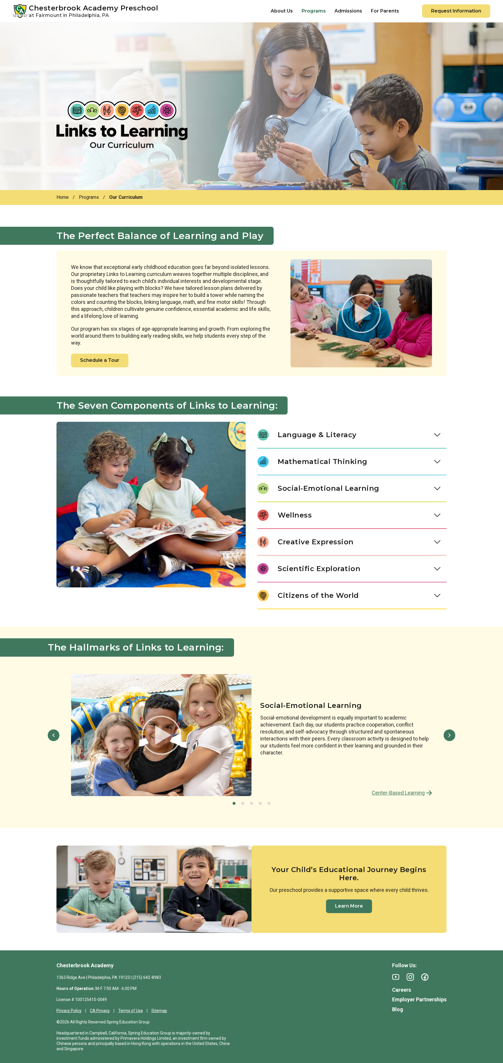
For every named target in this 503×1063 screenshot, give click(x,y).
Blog (397, 1009)
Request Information (456, 11)
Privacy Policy (69, 1010)
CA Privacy (100, 1010)
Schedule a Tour (99, 360)
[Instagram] (410, 977)
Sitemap (159, 1010)
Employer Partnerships (419, 999)
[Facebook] (424, 977)
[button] (53, 735)
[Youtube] (395, 977)
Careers (401, 990)
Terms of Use (130, 1010)
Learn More (349, 906)
